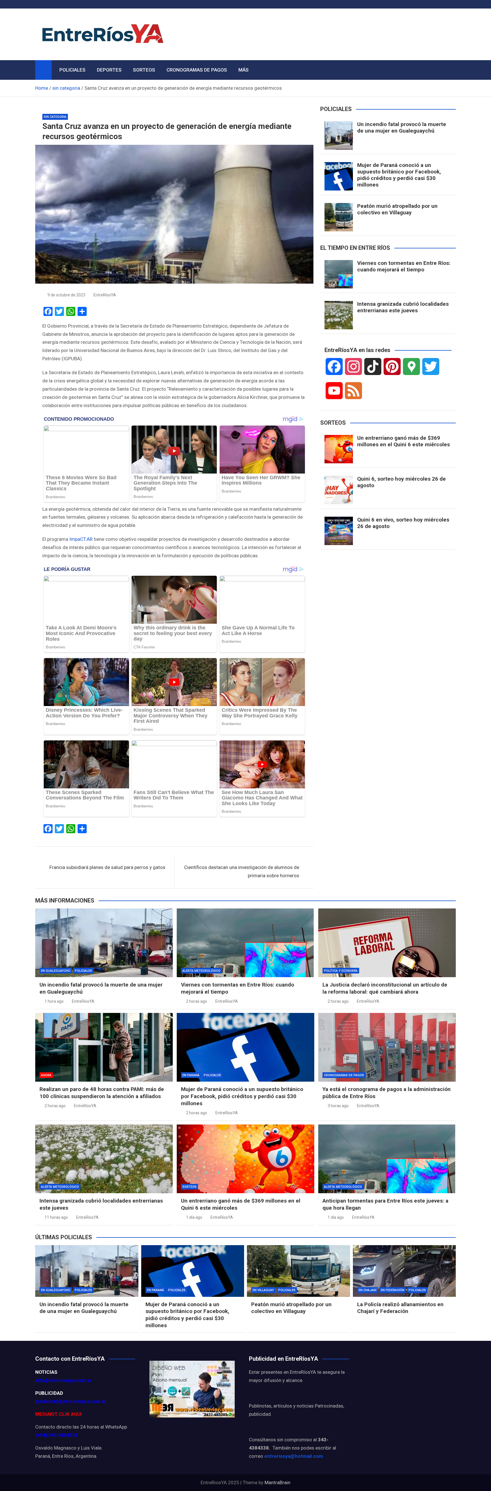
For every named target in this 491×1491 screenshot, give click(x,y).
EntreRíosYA (104, 295)
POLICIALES (72, 70)
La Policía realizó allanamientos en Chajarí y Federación (400, 1308)
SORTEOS (144, 70)
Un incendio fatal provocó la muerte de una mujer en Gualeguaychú (401, 127)
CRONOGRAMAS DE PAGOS (197, 70)
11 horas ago (56, 1217)
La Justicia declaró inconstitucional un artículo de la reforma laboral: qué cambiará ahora (385, 988)
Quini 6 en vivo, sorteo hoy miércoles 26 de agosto (403, 522)
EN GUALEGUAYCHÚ (55, 971)
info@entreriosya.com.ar (63, 1380)
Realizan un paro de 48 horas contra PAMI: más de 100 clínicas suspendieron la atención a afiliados (101, 1093)
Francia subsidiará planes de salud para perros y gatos (107, 867)
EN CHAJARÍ (367, 1290)
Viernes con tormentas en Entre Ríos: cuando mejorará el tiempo (403, 266)
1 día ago (194, 1217)
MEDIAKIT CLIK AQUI (58, 1414)
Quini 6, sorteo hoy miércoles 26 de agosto (401, 482)
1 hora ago (54, 1001)
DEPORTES (109, 70)
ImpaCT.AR (81, 539)
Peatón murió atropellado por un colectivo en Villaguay (397, 209)
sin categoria (55, 117)
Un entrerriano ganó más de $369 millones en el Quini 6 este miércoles (403, 441)
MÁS (243, 70)
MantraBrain (277, 1482)
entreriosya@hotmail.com (293, 1456)
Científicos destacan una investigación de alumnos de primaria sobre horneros (241, 871)
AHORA (46, 1075)
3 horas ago (338, 1105)
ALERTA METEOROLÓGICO (201, 971)
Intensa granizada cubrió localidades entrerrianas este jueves (403, 307)
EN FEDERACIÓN (392, 1290)
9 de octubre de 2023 (66, 295)
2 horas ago (196, 1001)
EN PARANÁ (190, 1075)
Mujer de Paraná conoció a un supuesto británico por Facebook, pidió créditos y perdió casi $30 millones (399, 175)
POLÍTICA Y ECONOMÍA (341, 971)
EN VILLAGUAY (263, 1290)
